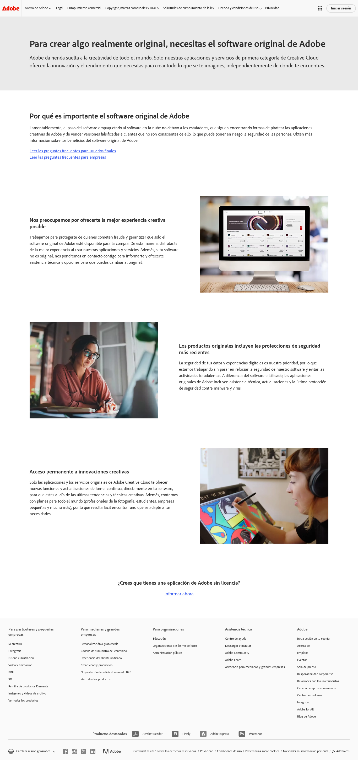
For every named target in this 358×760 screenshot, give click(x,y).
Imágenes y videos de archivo (27, 693)
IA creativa (15, 644)
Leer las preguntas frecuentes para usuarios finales (73, 150)
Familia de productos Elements (28, 686)
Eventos (302, 660)
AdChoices (343, 751)
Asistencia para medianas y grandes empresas (253, 667)
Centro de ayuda (235, 638)
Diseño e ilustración (21, 658)
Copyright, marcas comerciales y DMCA (132, 8)
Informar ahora (179, 594)
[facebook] (65, 751)
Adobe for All (305, 709)
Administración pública (167, 653)
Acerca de (303, 646)
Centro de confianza (310, 695)
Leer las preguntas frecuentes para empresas (68, 157)
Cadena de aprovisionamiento (316, 688)
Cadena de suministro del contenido (104, 651)
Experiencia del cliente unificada (101, 658)
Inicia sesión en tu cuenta (313, 638)
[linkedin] (92, 751)
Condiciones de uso (229, 751)
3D (10, 679)
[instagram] (74, 751)
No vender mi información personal (305, 751)
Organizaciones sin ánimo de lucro (175, 646)
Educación (159, 638)
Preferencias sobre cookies (262, 751)
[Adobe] (10, 8)
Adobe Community (237, 653)
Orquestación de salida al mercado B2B (106, 672)
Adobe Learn (233, 660)
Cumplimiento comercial (84, 8)
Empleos (302, 653)
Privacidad (272, 8)
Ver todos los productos (23, 700)
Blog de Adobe (306, 716)
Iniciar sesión (341, 8)
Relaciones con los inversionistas (318, 681)
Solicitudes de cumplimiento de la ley (188, 8)
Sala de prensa (306, 667)
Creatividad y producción (96, 665)
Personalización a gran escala (99, 644)
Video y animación (20, 665)
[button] (320, 8)
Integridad (303, 702)
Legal (59, 8)
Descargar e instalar (238, 646)
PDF (11, 672)
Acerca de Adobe (36, 8)
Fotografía (14, 651)
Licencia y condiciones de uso (238, 8)
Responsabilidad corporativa (315, 674)
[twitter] (83, 751)
